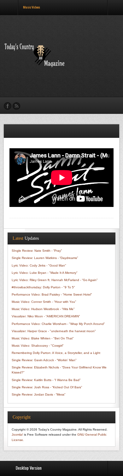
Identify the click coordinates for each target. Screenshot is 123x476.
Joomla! (17, 434)
